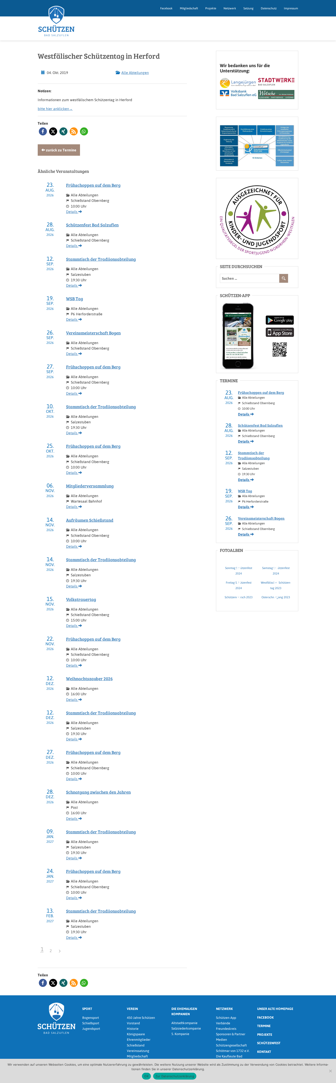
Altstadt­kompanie (184, 1023)
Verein (132, 1009)
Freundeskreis (226, 1028)
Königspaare (136, 1034)
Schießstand (135, 1045)
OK (146, 1076)
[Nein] (330, 1071)
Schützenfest (268, 1043)
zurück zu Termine (60, 150)
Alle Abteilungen (135, 73)
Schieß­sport (90, 1023)
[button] (43, 131)
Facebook (166, 8)
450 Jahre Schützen (141, 1018)
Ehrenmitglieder (138, 1039)
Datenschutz (269, 8)
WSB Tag (74, 298)
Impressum (291, 8)
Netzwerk (230, 8)
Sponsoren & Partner (230, 1034)
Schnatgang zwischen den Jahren (98, 792)
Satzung (248, 8)
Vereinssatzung (138, 1051)
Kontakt (264, 1052)
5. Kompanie (180, 1034)
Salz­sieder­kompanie (186, 1028)
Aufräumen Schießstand (89, 520)
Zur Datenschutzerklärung (174, 1076)
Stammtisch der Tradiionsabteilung (101, 259)
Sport (87, 1009)
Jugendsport (91, 1028)
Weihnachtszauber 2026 (89, 678)
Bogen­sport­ (90, 1018)
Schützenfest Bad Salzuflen (92, 225)
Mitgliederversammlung (90, 486)
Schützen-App (226, 1018)
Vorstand (133, 1023)
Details (72, 212)
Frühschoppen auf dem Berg (93, 185)
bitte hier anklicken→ (55, 109)
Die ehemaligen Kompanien (184, 1011)
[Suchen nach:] (250, 278)
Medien (221, 1039)
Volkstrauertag (81, 599)
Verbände (223, 1023)
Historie (133, 1028)
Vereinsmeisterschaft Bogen (93, 333)
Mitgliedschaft (189, 8)
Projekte (210, 8)
